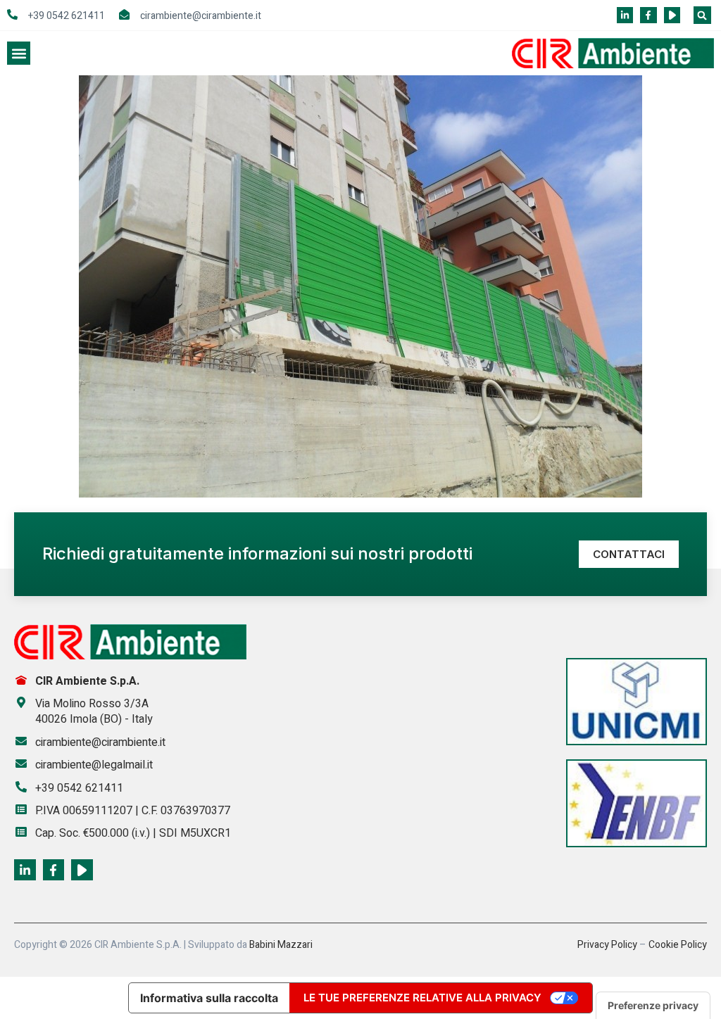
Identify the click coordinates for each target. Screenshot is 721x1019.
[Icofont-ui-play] (672, 15)
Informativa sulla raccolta (209, 998)
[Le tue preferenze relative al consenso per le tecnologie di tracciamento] (653, 1005)
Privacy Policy (607, 944)
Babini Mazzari (281, 944)
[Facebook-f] (648, 15)
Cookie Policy (677, 944)
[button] (702, 15)
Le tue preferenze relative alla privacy (422, 997)
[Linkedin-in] (625, 15)
